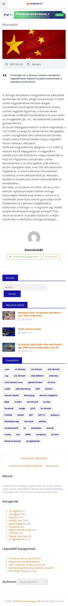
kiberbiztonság (11, 421)
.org (6, 375)
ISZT (31, 415)
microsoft (28, 421)
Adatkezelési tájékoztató (34, 458)
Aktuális (36, 64)
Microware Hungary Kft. (29, 601)
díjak (6, 401)
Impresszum (52, 465)
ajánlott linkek (35, 382)
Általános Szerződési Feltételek (26, 465)
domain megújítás (48, 395)
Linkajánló (14, 526)
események (32, 401)
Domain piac (15, 520)
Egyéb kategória (17, 523)
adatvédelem (37, 375)
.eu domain (20, 369)
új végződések (33, 441)
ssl (24, 428)
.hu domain (36, 369)
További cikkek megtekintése (26, 256)
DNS (38, 388)
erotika (18, 401)
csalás (7, 388)
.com (6, 369)
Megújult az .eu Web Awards (24, 561)
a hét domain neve (13, 382)
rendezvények (11, 428)
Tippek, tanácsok (18, 536)
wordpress (41, 434)
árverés (55, 434)
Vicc (18, 434)
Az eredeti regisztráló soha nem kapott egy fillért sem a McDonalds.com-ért (40, 346)
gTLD (33, 408)
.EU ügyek (14, 511)
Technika (14, 533)
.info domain (53, 369)
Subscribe (52, 256)
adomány (53, 375)
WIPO (28, 434)
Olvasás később (8, 315)
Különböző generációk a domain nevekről (31, 567)
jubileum (55, 415)
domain (49, 388)
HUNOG (8, 415)
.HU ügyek (14, 514)
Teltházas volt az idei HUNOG (25, 558)
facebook (8, 408)
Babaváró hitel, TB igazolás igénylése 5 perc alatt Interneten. (39, 314)
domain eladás (11, 395)
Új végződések (16, 539)
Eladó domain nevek (29, 328)
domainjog (29, 395)
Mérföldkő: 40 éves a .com (23, 571)
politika (42, 421)
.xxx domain (19, 375)
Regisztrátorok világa (20, 529)
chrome (51, 382)
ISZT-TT (41, 415)
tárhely (49, 428)
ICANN (20, 415)
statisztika (36, 428)
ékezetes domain (12, 441)
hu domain (46, 408)
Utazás (7, 434)
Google (22, 408)
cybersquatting (22, 388)
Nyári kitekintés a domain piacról (27, 564)
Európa (46, 401)
